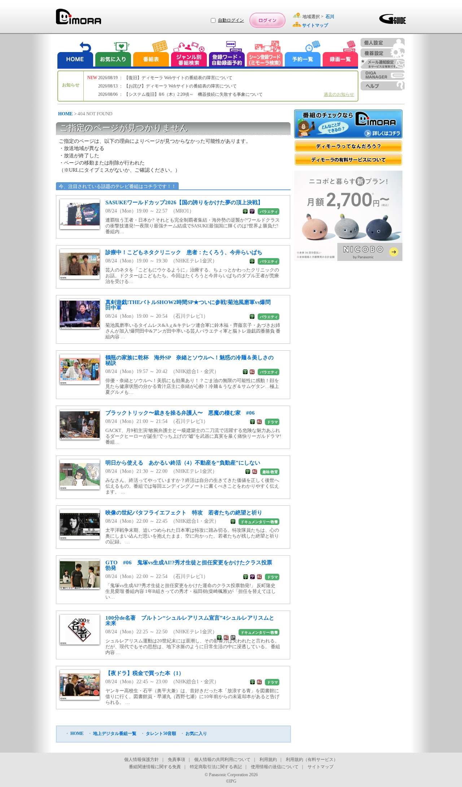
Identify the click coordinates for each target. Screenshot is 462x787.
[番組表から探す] (151, 54)
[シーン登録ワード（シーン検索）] (265, 54)
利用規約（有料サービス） (312, 759)
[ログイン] (267, 20)
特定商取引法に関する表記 (216, 766)
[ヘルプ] (383, 85)
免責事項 (176, 759)
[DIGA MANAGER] (383, 75)
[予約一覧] (303, 54)
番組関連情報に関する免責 (155, 766)
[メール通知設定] (383, 64)
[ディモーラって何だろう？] (348, 146)
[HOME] (75, 54)
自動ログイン (231, 20)
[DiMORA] (78, 19)
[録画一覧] (340, 54)
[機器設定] (383, 52)
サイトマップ (321, 766)
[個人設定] (383, 42)
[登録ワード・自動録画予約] (227, 54)
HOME (65, 113)
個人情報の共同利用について (222, 759)
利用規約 (268, 759)
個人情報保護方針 (141, 759)
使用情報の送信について (274, 766)
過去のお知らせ (339, 94)
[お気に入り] (113, 54)
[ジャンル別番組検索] (189, 54)
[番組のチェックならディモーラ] (348, 125)
